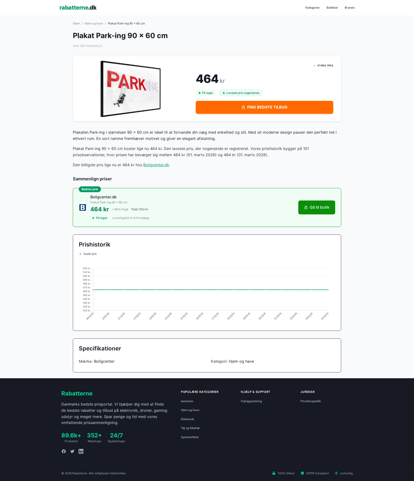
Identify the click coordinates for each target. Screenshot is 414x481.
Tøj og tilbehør (190, 428)
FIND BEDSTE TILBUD (267, 107)
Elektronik (187, 419)
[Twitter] (72, 451)
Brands (350, 7)
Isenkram (187, 401)
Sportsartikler (190, 437)
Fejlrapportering (251, 401)
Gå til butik (319, 207)
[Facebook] (63, 451)
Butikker (332, 7)
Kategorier (312, 7)
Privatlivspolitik (310, 401)
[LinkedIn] (81, 451)
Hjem (76, 23)
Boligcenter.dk (156, 164)
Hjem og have (94, 23)
